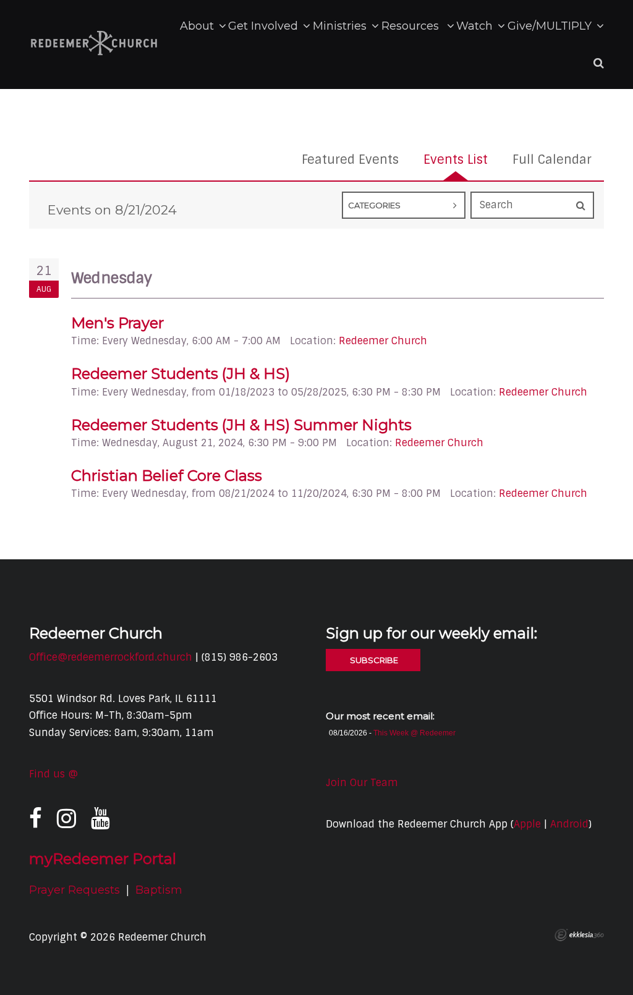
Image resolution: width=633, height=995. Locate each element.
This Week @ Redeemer (414, 733)
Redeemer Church (383, 340)
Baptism (158, 890)
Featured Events (350, 159)
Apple (527, 824)
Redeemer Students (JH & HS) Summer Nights (241, 425)
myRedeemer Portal (102, 859)
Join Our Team (362, 782)
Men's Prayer (117, 323)
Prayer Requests (74, 890)
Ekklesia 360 (579, 935)
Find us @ (53, 774)
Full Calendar (552, 159)
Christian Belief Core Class (166, 476)
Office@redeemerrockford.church (110, 657)
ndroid (572, 824)
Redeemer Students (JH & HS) (180, 374)
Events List (455, 159)
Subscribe (373, 660)
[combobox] (403, 205)
